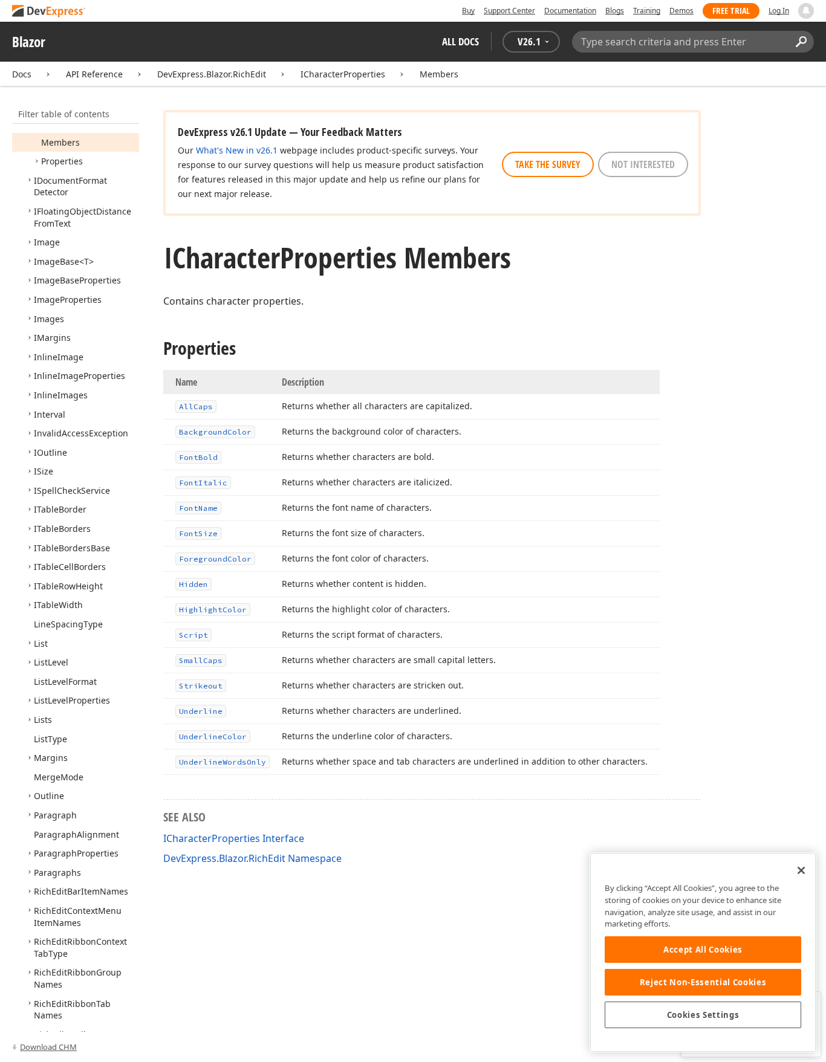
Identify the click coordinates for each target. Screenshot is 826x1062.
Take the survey (547, 164)
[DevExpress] (49, 12)
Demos (681, 10)
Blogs (614, 10)
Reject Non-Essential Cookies (703, 982)
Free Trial (731, 10)
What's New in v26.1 (237, 150)
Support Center (509, 10)
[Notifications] (806, 11)
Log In (779, 10)
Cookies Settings (703, 1014)
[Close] (801, 870)
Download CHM (48, 1046)
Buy (468, 10)
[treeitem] (60, 142)
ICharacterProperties (343, 74)
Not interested (643, 164)
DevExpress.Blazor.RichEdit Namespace (252, 858)
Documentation (570, 10)
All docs (460, 41)
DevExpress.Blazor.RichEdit (211, 74)
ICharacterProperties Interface (233, 838)
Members (439, 74)
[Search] (801, 42)
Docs (21, 74)
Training (646, 10)
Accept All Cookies (703, 949)
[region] (703, 952)
